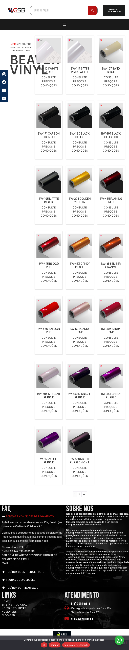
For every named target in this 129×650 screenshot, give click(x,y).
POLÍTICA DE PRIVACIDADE (22, 587)
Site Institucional (14, 604)
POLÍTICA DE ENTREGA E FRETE (25, 572)
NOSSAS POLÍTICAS (14, 608)
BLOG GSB (8, 615)
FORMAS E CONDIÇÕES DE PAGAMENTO (30, 516)
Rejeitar (55, 645)
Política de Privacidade (76, 645)
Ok (44, 645)
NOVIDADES (9, 611)
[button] (64, 24)
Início (13, 43)
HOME (5, 601)
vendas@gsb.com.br (82, 619)
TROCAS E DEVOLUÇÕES (20, 579)
